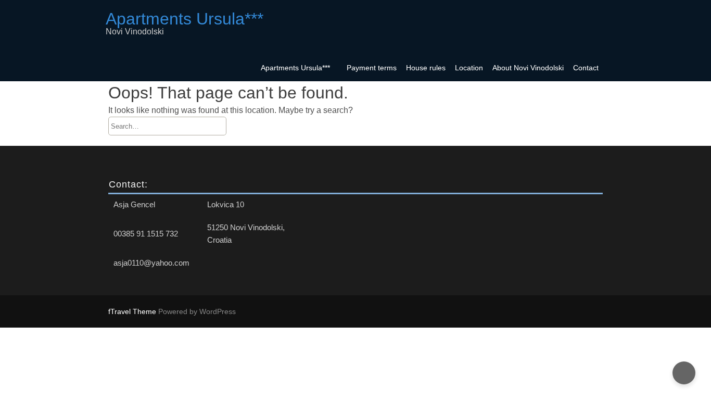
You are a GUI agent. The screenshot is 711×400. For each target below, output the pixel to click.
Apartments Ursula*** (295, 68)
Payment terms (372, 68)
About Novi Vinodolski (528, 68)
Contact (586, 68)
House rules (426, 68)
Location (469, 68)
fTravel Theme (133, 311)
